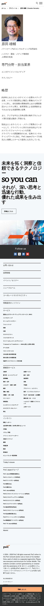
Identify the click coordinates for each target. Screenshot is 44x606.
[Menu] (40, 3)
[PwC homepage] (4, 3)
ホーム (4, 8)
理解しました (22, 589)
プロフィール (13, 8)
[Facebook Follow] (15, 254)
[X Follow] (19, 254)
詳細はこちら (8, 211)
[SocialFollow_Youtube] (27, 254)
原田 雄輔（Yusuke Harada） (30, 8)
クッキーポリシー (31, 602)
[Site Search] (37, 3)
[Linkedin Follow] (23, 254)
